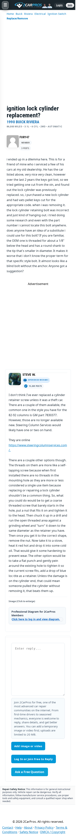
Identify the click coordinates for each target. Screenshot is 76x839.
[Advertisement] (38, 65)
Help (18, 828)
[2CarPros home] (31, 5)
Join (70, 5)
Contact (7, 828)
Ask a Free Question (29, 772)
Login (59, 5)
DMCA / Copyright (52, 832)
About (28, 828)
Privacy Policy (44, 828)
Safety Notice (29, 832)
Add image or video (28, 746)
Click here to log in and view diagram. (36, 619)
